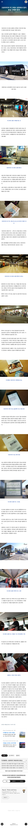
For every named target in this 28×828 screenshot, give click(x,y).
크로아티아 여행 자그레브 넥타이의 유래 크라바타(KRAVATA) (14, 765)
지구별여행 (4, 760)
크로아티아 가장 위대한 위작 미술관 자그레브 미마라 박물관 (14, 763)
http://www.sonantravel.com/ (9, 741)
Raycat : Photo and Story (9, 790)
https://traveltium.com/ (8, 730)
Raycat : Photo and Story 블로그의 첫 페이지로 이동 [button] (14, 2)
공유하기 (14, 781)
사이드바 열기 (2, 2)
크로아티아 (10, 760)
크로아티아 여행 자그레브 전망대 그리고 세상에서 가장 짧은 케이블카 (14, 767)
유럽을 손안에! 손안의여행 (9, 743)
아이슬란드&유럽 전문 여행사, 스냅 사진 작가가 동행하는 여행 (9, 735)
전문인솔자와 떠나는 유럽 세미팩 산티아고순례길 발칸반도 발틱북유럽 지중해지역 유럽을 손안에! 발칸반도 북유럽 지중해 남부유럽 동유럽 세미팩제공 (9, 745)
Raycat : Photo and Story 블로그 (2, 824)
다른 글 (21, 781)
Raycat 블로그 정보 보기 (26, 2)
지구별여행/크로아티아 (18, 11)
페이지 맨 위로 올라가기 (26, 824)
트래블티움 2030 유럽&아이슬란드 (9, 733)
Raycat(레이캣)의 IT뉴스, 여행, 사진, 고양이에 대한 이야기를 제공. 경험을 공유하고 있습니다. (11, 793)
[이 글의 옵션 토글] (6, 755)
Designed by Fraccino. (14, 824)
